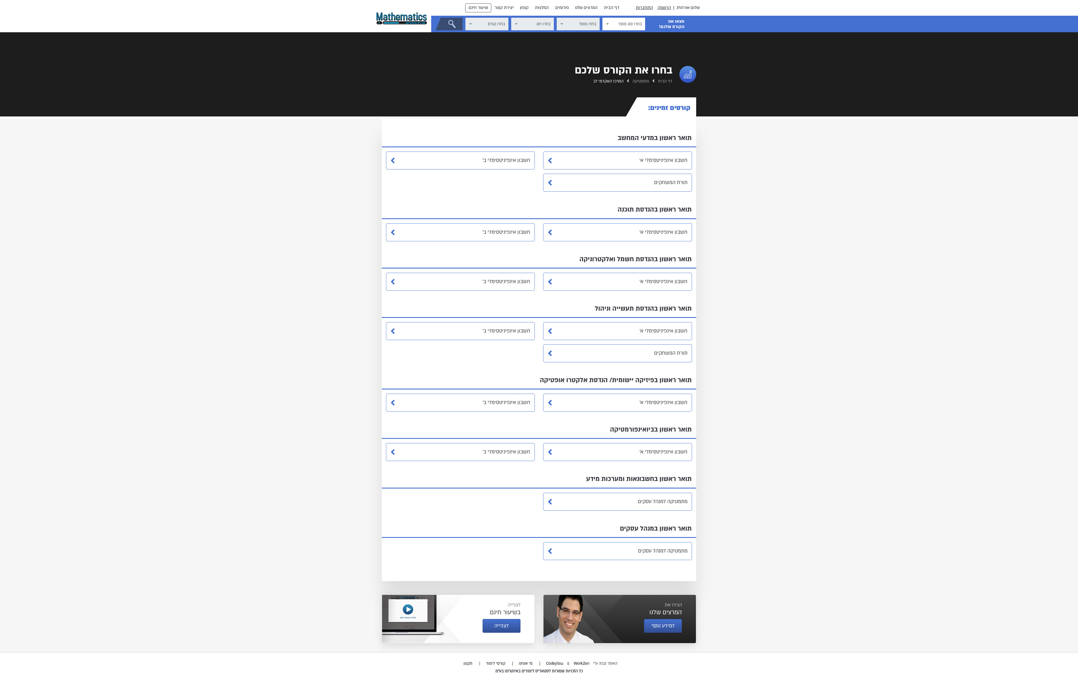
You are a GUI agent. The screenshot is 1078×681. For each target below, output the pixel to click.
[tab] (666, 108)
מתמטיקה (640, 81)
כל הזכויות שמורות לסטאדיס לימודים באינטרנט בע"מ (539, 671)
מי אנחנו (526, 663)
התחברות (644, 7)
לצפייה (501, 626)
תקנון (467, 663)
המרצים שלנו (586, 7)
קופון (524, 7)
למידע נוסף (663, 626)
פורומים (562, 7)
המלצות (542, 7)
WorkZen (581, 663)
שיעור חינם (478, 7)
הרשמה (664, 7)
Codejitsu (555, 663)
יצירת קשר (504, 7)
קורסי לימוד (495, 663)
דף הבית (611, 7)
